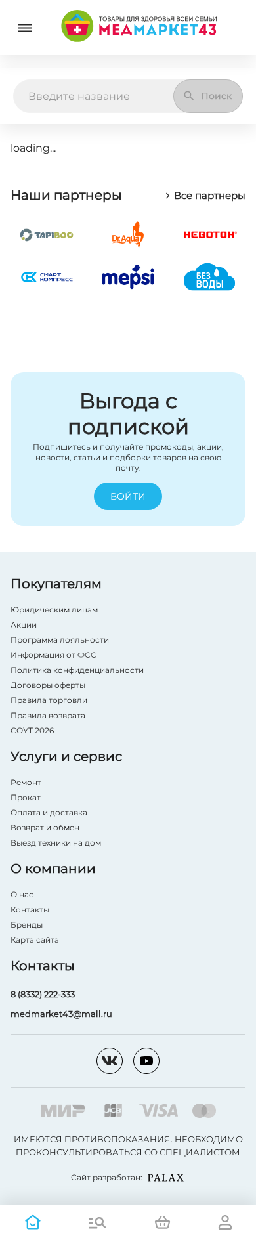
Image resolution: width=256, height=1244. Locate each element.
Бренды (27, 925)
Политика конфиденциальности (77, 670)
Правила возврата (48, 715)
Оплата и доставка (49, 812)
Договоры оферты (48, 685)
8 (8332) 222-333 (43, 994)
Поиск (216, 96)
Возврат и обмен (45, 827)
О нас (22, 894)
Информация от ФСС (53, 655)
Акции (24, 625)
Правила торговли (49, 700)
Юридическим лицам (54, 609)
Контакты (30, 909)
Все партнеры (209, 196)
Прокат (26, 797)
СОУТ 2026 (32, 730)
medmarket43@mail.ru (61, 1013)
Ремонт (26, 782)
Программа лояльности (60, 640)
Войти (128, 496)
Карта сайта (35, 940)
